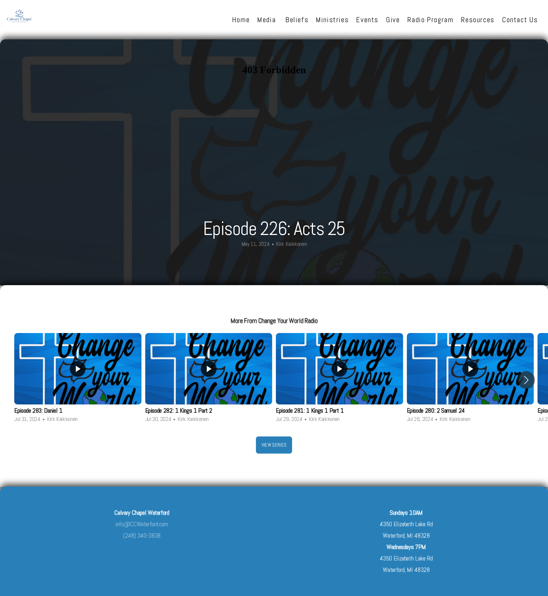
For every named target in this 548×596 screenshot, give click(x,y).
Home (241, 19)
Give (393, 19)
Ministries (332, 19)
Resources (477, 19)
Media (267, 19)
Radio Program (430, 19)
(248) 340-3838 (141, 536)
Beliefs (296, 19)
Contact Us (520, 19)
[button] (526, 380)
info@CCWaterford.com (141, 524)
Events (367, 19)
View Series (274, 445)
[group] (77, 380)
